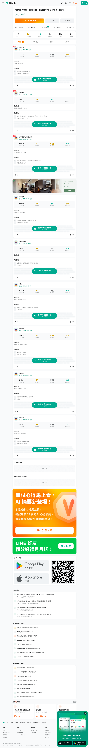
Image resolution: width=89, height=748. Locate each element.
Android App (20, 732)
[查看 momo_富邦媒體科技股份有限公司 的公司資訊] (44, 672)
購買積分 (5, 735)
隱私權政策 (47, 735)
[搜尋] (66, 3)
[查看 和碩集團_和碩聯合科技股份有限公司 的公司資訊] (44, 636)
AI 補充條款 (48, 732)
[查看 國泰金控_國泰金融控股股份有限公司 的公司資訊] (44, 684)
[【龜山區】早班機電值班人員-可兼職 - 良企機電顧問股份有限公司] (23, 711)
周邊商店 (5, 737)
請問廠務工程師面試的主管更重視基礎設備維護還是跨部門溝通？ (34, 601)
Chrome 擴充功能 (21, 735)
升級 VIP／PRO (6, 732)
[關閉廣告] (85, 713)
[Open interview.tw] (4, 722)
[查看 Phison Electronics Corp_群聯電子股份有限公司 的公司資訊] (44, 652)
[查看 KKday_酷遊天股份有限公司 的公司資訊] (44, 676)
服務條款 (47, 730)
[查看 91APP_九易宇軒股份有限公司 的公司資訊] (44, 657)
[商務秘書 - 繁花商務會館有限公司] (45, 711)
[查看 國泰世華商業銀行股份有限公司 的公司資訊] (44, 668)
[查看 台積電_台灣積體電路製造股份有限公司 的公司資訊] (44, 628)
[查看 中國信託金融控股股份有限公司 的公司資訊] (44, 697)
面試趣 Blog (34, 730)
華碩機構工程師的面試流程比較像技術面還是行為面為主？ (33, 607)
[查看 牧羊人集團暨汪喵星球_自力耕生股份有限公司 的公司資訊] (44, 693)
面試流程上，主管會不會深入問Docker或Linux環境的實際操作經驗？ (36, 594)
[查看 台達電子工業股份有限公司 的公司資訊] (44, 644)
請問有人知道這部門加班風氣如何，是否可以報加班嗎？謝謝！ (34, 614)
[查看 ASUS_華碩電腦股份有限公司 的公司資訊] (44, 632)
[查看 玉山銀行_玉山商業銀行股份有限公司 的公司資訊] (44, 680)
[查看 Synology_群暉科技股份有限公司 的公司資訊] (44, 640)
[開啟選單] (3, 3)
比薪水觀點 (33, 732)
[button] (9, 732)
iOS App (19, 730)
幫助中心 (47, 737)
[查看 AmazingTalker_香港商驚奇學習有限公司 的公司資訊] (44, 648)
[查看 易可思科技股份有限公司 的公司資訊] (44, 688)
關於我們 (5, 730)
